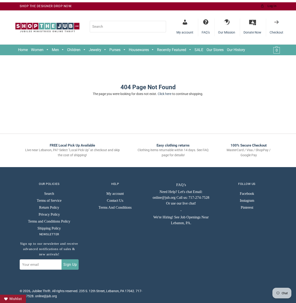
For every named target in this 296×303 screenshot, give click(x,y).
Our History (236, 50)
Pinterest (247, 207)
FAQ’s (181, 185)
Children (74, 50)
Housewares (139, 50)
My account (115, 194)
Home (23, 50)
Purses (115, 50)
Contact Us (115, 200)
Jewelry (95, 50)
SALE (198, 50)
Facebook (247, 194)
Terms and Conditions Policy (49, 221)
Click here (164, 94)
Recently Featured (172, 50)
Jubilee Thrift (41, 291)
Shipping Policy (49, 228)
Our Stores (215, 50)
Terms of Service (49, 200)
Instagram (247, 200)
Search (49, 194)
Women (37, 50)
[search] (128, 26)
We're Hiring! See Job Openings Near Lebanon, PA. (181, 220)
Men (56, 50)
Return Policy (49, 207)
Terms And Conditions (115, 207)
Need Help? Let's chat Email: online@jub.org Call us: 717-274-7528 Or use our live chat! (181, 197)
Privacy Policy (49, 214)
